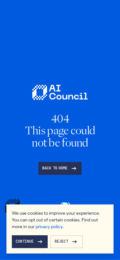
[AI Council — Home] (60, 92)
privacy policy (49, 226)
